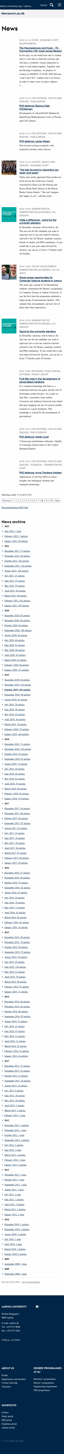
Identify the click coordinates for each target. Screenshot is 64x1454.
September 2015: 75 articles (17, 952)
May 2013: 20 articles (14, 1100)
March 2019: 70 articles (15, 724)
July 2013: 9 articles (13, 1090)
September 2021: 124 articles (18, 565)
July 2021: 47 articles (14, 575)
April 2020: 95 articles (15, 655)
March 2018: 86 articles (15, 788)
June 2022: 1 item (12, 531)
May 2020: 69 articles (14, 650)
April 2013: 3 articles (14, 1105)
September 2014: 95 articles (17, 1016)
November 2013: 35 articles (17, 1070)
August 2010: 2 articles (15, 1234)
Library (5, 1412)
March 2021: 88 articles (15, 595)
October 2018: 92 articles (16, 754)
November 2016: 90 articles (17, 877)
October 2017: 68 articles (16, 818)
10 (51, 500)
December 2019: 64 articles (17, 679)
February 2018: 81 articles (16, 793)
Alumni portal (8, 1427)
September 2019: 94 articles (17, 694)
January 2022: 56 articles (16, 541)
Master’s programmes (44, 1382)
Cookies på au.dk (15, 1440)
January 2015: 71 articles (16, 991)
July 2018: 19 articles (14, 768)
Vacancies (6, 1386)
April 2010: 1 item (13, 1244)
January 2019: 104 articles (16, 734)
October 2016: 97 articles (16, 882)
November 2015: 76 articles (17, 942)
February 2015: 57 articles (16, 986)
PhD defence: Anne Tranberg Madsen (40, 472)
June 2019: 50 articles (14, 709)
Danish (43, 4)
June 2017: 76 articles (14, 838)
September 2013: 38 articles (17, 1080)
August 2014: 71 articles (15, 1021)
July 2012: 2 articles (13, 1145)
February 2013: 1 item (14, 1115)
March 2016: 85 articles (15, 917)
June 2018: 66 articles (14, 773)
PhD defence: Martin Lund (34, 436)
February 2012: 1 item (14, 1159)
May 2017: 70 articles (14, 843)
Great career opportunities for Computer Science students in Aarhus (40, 279)
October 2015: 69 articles (16, 947)
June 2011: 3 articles (14, 1199)
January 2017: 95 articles (16, 862)
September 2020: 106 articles (18, 630)
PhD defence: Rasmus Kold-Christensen (34, 107)
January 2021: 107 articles (16, 605)
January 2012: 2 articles (15, 1164)
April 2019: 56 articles (15, 719)
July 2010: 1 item (12, 1239)
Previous (7, 500)
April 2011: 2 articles (14, 1204)
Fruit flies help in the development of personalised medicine (39, 380)
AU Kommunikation (31, 1281)
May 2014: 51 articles (14, 1036)
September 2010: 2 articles (16, 1229)
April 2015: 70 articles (15, 976)
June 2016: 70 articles (14, 902)
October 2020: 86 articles (16, 625)
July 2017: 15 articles (14, 833)
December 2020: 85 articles (17, 615)
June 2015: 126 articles (15, 966)
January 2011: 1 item (14, 1214)
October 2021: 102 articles (16, 560)
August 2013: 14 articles (15, 1085)
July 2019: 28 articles (14, 704)
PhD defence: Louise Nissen (34, 141)
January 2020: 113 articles (16, 669)
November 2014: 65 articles (17, 1006)
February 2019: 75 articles (16, 729)
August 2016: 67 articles (15, 892)
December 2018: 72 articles (17, 744)
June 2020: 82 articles (14, 645)
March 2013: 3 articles (15, 1110)
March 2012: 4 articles (15, 1154)
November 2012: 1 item (15, 1130)
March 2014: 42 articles (15, 1046)
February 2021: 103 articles (17, 600)
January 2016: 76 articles (16, 927)
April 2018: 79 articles (15, 783)
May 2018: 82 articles (14, 778)
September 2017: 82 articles (17, 823)
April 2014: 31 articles (15, 1041)
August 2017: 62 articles (15, 828)
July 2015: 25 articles (14, 962)
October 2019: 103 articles (17, 689)
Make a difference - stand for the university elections (37, 221)
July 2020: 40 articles (14, 640)
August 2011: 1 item (14, 1189)
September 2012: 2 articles (16, 1140)
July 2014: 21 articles (14, 1026)
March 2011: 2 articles (15, 1209)
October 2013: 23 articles (16, 1075)
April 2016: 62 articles (15, 912)
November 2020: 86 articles (17, 620)
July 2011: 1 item (12, 1194)
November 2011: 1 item (15, 1174)
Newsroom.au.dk (12, 13)
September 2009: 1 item (15, 1263)
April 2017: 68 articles (15, 848)
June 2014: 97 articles (14, 1031)
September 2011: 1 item (15, 1184)
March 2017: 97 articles (15, 852)
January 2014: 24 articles (16, 1056)
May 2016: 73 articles (14, 907)
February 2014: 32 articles (16, 1051)
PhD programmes (42, 1390)
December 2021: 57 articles (17, 551)
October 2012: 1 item (14, 1135)
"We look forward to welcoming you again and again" (39, 171)
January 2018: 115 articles (16, 798)
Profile (5, 1375)
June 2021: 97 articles (14, 580)
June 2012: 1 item (12, 1150)
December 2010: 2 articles (16, 1224)
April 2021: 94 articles (15, 590)
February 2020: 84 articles (16, 664)
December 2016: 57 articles (17, 872)
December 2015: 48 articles (17, 937)
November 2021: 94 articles (17, 555)
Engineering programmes (45, 1386)
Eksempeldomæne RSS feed (15, 507)
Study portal (7, 1416)
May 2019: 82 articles (14, 714)
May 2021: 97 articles (14, 585)
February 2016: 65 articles (16, 922)
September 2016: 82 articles (17, 887)
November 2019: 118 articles (17, 684)
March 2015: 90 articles (15, 981)
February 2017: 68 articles (16, 857)
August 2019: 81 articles (15, 699)
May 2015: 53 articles (14, 971)
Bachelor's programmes (45, 1378)
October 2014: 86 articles (16, 1011)
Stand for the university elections (37, 331)
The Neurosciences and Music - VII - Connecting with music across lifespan (40, 49)
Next (57, 500)
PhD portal (7, 1420)
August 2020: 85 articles (15, 635)
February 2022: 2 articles (16, 536)
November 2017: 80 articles (17, 813)
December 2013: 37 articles (17, 1065)
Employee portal (9, 1423)
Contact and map (9, 1382)
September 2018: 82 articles (17, 758)
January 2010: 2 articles (15, 1254)
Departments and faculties (14, 1379)
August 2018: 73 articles (15, 763)
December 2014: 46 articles (17, 1001)
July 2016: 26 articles (14, 897)
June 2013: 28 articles (14, 1095)
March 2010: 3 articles (15, 1249)
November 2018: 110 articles (17, 749)
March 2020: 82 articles (15, 660)
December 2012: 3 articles (16, 1125)
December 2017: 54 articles (17, 808)
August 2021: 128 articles (16, 570)
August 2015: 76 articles (15, 957)
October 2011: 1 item (14, 1179)
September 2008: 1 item (15, 1273)
